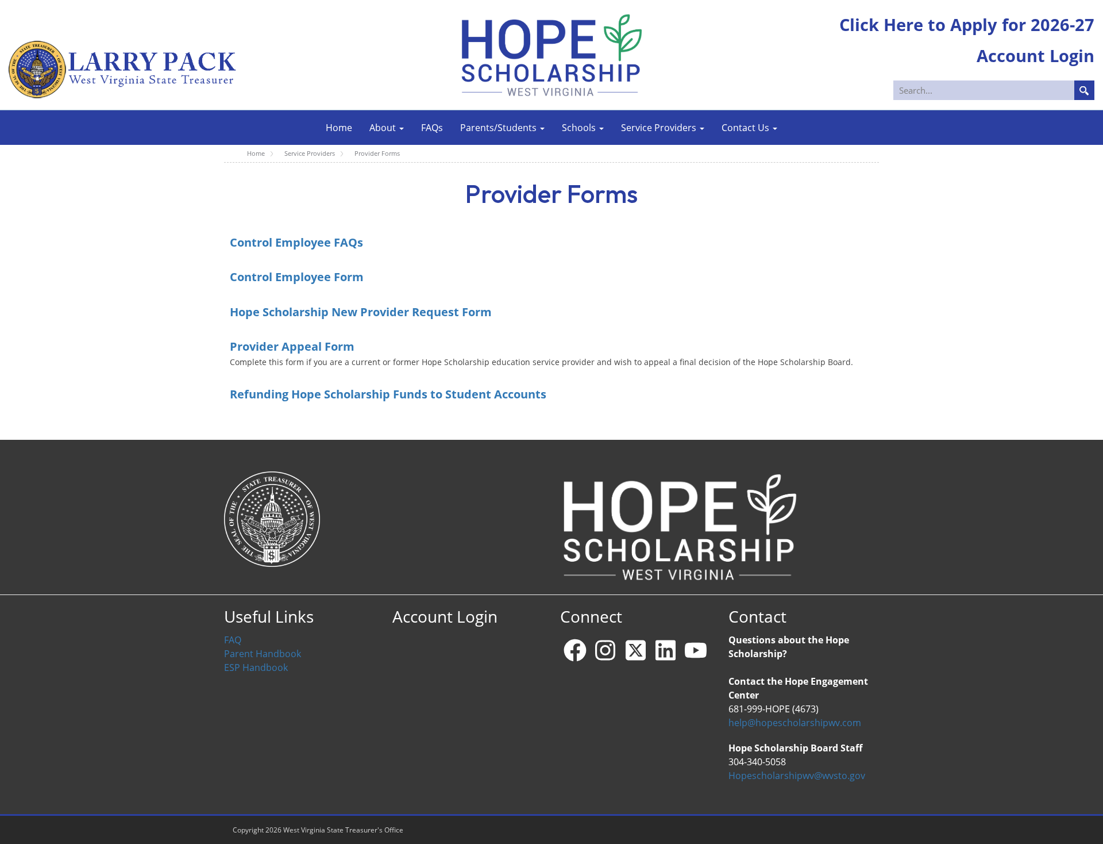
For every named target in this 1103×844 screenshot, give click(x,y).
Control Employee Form (297, 276)
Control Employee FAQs (296, 242)
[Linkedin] (665, 650)
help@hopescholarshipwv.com (794, 722)
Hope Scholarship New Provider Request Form (361, 312)
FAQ (232, 640)
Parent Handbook (262, 653)
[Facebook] (575, 650)
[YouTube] (695, 650)
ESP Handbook (256, 667)
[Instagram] (605, 650)
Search (1084, 90)
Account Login (444, 616)
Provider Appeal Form (293, 346)
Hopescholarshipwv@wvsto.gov (796, 775)
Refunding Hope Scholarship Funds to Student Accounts (388, 394)
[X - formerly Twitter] (635, 650)
